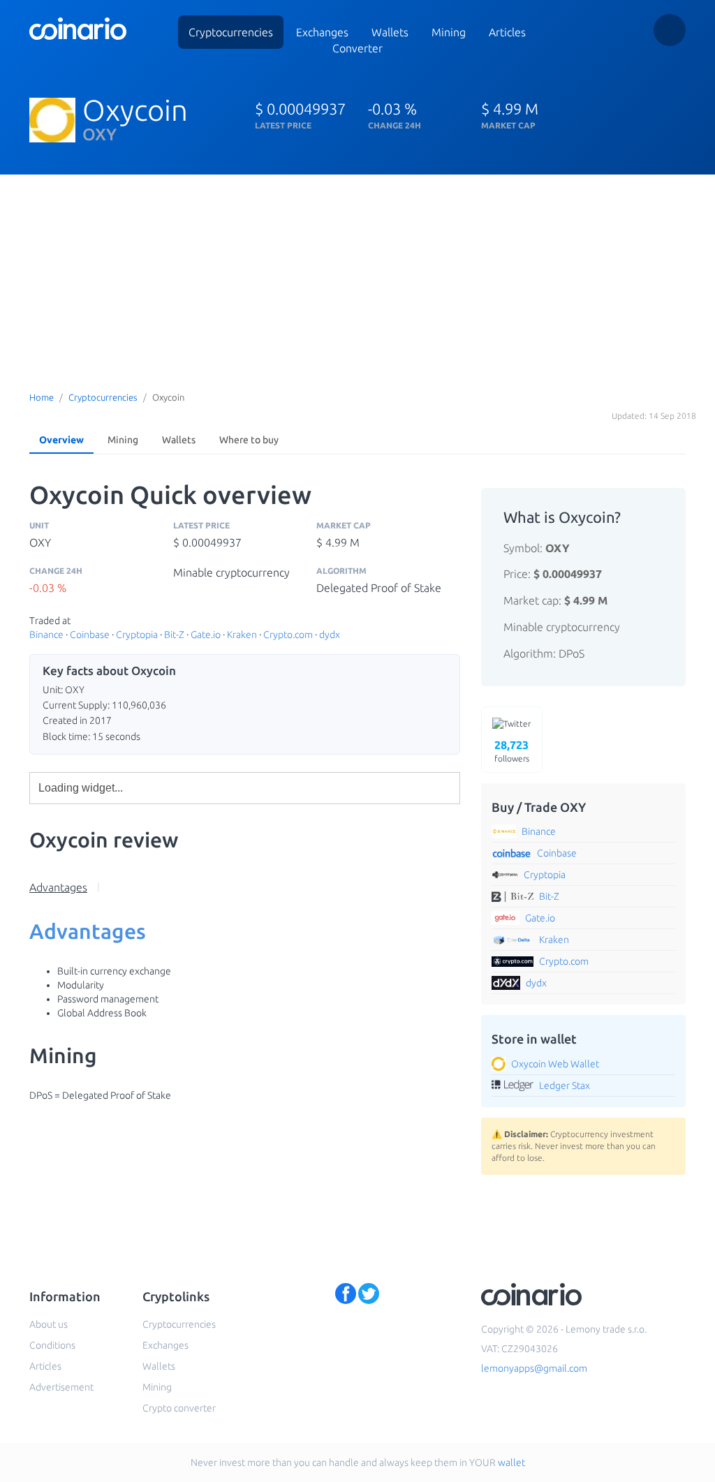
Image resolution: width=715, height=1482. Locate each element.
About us (48, 1324)
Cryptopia (137, 634)
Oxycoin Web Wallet (555, 1063)
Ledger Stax (564, 1085)
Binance (46, 634)
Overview (61, 439)
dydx (329, 634)
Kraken (242, 634)
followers (511, 751)
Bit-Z (174, 634)
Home (41, 397)
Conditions (52, 1345)
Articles (507, 32)
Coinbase (90, 634)
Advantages (58, 887)
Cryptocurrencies (231, 32)
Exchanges (322, 32)
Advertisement (61, 1387)
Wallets (179, 439)
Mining (449, 32)
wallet (511, 1462)
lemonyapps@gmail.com (534, 1368)
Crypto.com (288, 634)
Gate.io (206, 634)
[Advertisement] (357, 279)
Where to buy (249, 439)
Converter (357, 48)
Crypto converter (179, 1408)
